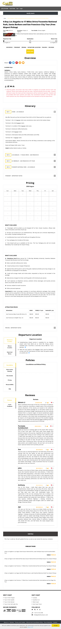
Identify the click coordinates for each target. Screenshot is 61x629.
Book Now (30, 51)
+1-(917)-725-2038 (38, 612)
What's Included (11, 225)
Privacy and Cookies (20, 622)
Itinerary (17, 47)
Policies (44, 47)
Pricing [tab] (10, 380)
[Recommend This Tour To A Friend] (23, 63)
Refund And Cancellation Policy (34, 622)
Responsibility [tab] (10, 384)
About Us (6, 622)
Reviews (51, 47)
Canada (35, 597)
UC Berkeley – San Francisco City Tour (21, 161)
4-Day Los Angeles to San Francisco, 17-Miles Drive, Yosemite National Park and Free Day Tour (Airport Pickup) (30, 566)
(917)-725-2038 (4, 8)
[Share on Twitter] (13, 63)
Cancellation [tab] (9, 365)
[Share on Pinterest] (17, 63)
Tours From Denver (9, 602)
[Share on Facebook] (10, 63)
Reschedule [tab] (10, 375)
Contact (55, 622)
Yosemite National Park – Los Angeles (21, 167)
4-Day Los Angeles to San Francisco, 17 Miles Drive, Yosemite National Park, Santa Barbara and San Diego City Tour (30, 581)
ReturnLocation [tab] (9, 346)
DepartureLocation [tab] (10, 340)
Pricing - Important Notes (13, 328)
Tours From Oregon (9, 597)
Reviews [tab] (9, 400)
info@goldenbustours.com (40, 615)
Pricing (24, 47)
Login (21, 8)
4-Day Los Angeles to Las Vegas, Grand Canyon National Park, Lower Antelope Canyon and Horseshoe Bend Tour (29, 552)
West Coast (36, 602)
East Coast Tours (37, 604)
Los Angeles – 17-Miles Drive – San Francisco (23, 155)
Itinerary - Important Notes (13, 176)
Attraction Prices (11, 307)
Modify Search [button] (30, 13)
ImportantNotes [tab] (10, 352)
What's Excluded (11, 255)
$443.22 (51, 555)
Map (30, 42)
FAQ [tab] (10, 389)
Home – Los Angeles (15, 112)
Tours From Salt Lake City (11, 604)
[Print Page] (20, 63)
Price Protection (48, 622)
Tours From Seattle (9, 600)
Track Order (12, 8)
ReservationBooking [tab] (9, 370)
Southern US (36, 600)
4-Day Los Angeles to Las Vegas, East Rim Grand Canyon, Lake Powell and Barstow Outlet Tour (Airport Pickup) (30, 573)
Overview (9, 47)
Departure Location (34, 47)
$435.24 (51, 569)
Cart (17, 8)
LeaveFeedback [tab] (9, 405)
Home (5, 18)
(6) (12, 34)
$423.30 (51, 562)
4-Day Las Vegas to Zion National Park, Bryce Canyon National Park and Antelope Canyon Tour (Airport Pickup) (30, 558)
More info (30, 627)
